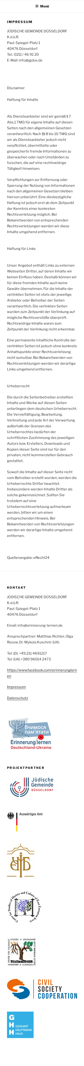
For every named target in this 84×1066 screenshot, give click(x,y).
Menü (44, 6)
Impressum (16, 687)
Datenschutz (17, 698)
